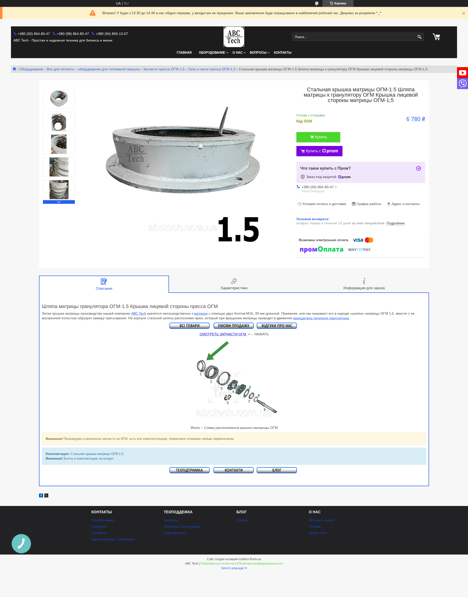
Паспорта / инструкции (182, 526)
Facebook (99, 533)
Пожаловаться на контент (218, 563)
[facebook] (41, 496)
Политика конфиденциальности (261, 563)
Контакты (283, 52)
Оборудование (212, 52)
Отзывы (315, 526)
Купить (321, 137)
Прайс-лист (318, 533)
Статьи (241, 520)
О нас (238, 52)
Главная (184, 52)
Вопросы (258, 52)
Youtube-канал (103, 520)
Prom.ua (255, 559)
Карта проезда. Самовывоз (113, 539)
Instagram (99, 526)
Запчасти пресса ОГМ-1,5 (164, 69)
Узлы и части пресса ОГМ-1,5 (211, 69)
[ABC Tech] (234, 36)
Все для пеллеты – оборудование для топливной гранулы (93, 69)
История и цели (321, 520)
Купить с (313, 151)
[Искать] (419, 37)
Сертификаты (175, 533)
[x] (46, 496)
